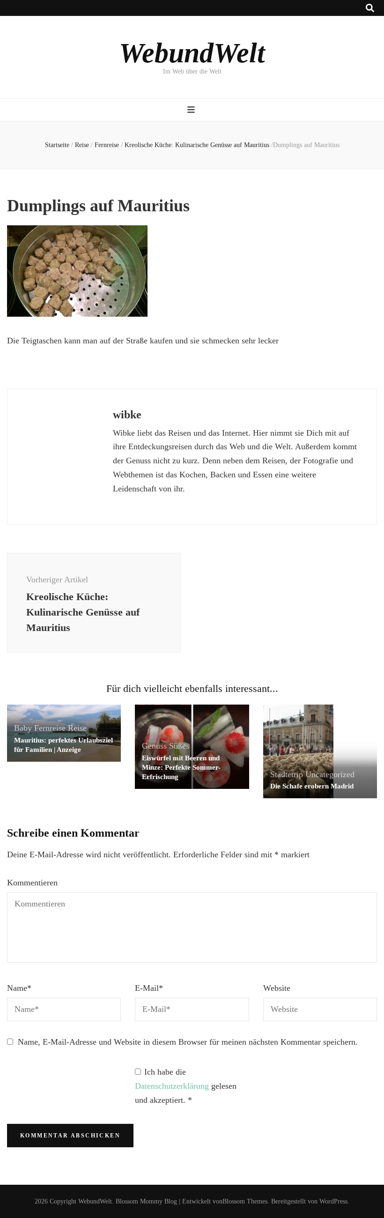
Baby (23, 728)
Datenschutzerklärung (173, 1086)
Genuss (154, 745)
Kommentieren (32, 882)
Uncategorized (329, 774)
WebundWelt (192, 52)
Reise (82, 145)
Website (276, 988)
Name (19, 988)
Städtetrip (286, 774)
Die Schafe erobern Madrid (312, 786)
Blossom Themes (244, 1201)
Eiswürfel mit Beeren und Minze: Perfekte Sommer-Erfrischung (181, 767)
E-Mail (149, 988)
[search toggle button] (370, 8)
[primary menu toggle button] (192, 109)
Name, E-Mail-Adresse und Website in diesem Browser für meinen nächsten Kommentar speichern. (188, 1042)
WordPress (333, 1201)
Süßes (179, 745)
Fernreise (107, 145)
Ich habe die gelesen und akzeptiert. (185, 1086)
